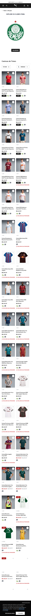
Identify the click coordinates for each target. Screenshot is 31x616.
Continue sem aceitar (26, 602)
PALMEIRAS (15, 50)
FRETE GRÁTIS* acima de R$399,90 (15, 2)
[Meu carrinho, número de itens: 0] (27, 5)
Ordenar (23, 66)
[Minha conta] (24, 5)
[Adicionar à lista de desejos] (13, 73)
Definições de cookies (10, 613)
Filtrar (5, 66)
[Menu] (3, 5)
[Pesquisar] (6, 5)
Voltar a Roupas (7, 10)
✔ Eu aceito (20, 613)
